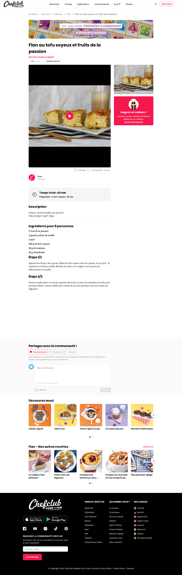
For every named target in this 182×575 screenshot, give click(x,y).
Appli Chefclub (115, 525)
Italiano (140, 533)
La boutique (114, 512)
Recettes (54, 4)
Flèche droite (153, 414)
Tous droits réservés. (90, 568)
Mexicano (141, 529)
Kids (86, 533)
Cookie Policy (119, 568)
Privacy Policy (106, 568)
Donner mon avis (53, 61)
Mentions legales (116, 533)
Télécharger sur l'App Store (34, 519)
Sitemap (130, 568)
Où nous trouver (116, 516)
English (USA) (142, 521)
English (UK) (142, 516)
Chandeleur (90, 512)
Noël (87, 529)
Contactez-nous (116, 538)
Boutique (167, 4)
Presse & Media (116, 529)
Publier (105, 390)
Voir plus (148, 446)
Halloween (89, 525)
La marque (113, 508)
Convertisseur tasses (93, 542)
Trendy (68, 4)
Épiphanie (89, 508)
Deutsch (140, 512)
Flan (69, 14)
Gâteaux (58, 14)
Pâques (88, 521)
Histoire (112, 521)
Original (88, 538)
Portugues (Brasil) (144, 538)
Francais (140, 508)
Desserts (45, 14)
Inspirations (83, 4)
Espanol (140, 525)
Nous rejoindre (115, 542)
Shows (129, 4)
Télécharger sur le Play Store (56, 519)
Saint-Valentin (91, 516)
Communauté (101, 4)
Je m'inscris (32, 557)
